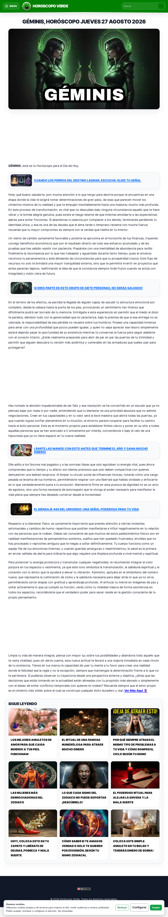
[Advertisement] (84, 137)
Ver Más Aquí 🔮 (135, 690)
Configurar (139, 907)
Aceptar (156, 907)
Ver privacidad (65, 911)
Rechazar (122, 907)
